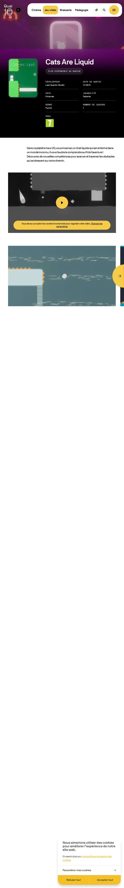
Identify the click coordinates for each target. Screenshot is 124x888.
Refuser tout (73, 880)
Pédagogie (81, 10)
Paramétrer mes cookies (77, 870)
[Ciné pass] (96, 10)
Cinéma (36, 10)
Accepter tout (105, 880)
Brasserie (66, 10)
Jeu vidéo (50, 10)
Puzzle (49, 108)
